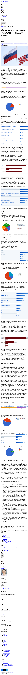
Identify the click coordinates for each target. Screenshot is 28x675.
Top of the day (4, 594)
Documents (6, 654)
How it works (6, 650)
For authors (6, 651)
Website (2, 568)
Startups (5, 667)
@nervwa (10, 579)
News (4, 641)
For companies (6, 653)
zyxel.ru (5, 614)
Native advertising (7, 664)
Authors (5, 644)
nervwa (2, 26)
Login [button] (2, 9)
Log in (4, 634)
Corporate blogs (7, 661)
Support (11, 672)
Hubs (4, 642)
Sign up (5, 635)
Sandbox (5, 645)
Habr (8, 673)
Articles (5, 640)
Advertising (6, 663)
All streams (5, 1)
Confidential (6, 656)
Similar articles (11, 594)
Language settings (5, 672)
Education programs (8, 665)
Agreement (5, 655)
